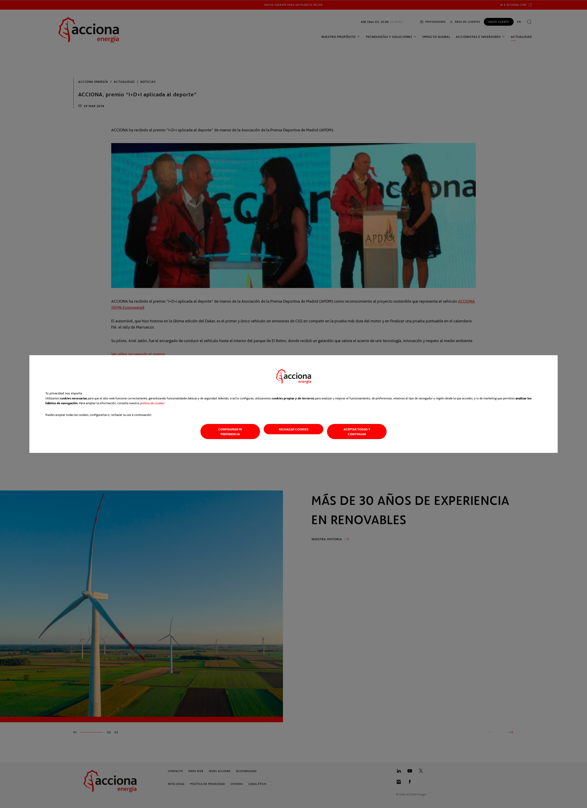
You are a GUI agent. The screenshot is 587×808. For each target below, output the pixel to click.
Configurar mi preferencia (230, 431)
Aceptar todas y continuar (356, 431)
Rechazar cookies (293, 429)
